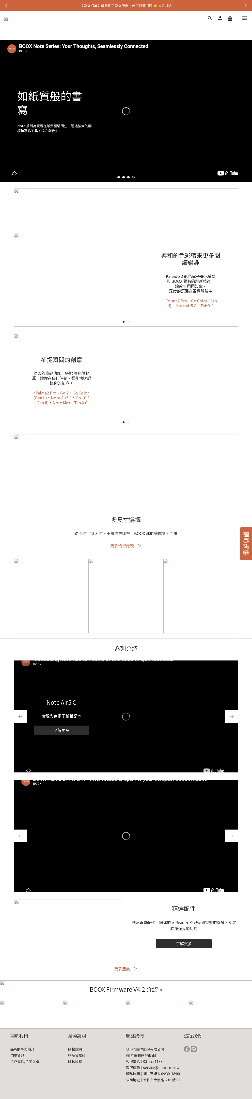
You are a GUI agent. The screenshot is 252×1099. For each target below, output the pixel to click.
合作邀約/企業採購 (24, 1061)
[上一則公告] (6, 5)
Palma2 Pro (176, 301)
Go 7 (64, 393)
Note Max (61, 403)
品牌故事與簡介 (22, 1049)
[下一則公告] (246, 5)
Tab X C (207, 306)
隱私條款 (75, 1061)
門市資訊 (17, 1055)
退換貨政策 (76, 1055)
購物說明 (75, 1049)
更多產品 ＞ (126, 969)
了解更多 (61, 730)
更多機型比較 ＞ (126, 546)
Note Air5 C (185, 306)
